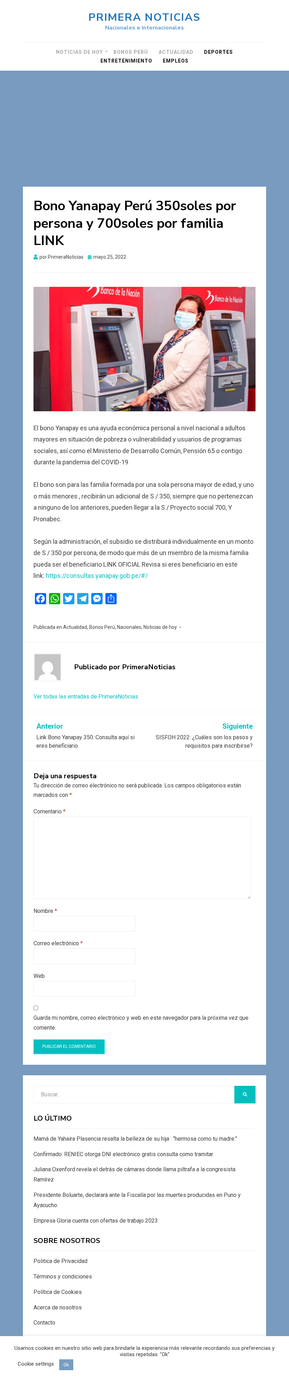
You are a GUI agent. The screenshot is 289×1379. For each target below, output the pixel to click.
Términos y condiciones (62, 1276)
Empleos (176, 61)
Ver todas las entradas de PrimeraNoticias (85, 696)
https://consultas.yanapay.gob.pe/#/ (97, 575)
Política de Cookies (57, 1292)
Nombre (45, 911)
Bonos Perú (130, 52)
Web (39, 976)
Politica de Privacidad (60, 1261)
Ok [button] (66, 1364)
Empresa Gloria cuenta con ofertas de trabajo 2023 (95, 1220)
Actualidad (176, 52)
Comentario (49, 811)
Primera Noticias (144, 17)
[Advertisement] (144, 123)
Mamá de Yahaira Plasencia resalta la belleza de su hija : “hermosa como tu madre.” (135, 1138)
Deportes (218, 52)
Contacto (44, 1322)
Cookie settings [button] (36, 1364)
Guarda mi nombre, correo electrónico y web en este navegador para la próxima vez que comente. (140, 1022)
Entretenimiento (126, 61)
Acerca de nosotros (57, 1307)
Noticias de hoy (79, 52)
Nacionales (129, 627)
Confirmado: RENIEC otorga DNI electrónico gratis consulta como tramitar (123, 1154)
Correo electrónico (58, 943)
